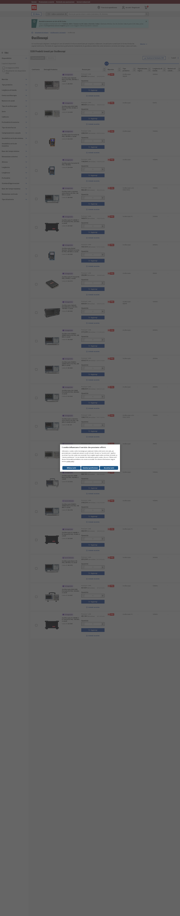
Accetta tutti (109, 468)
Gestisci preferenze (90, 468)
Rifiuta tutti (71, 468)
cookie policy (70, 461)
